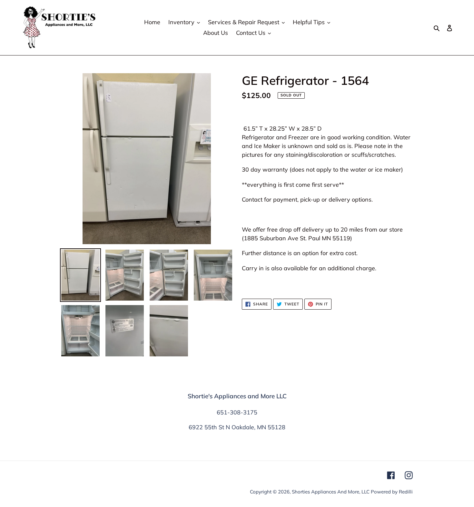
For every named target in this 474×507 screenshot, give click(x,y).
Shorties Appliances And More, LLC (331, 492)
